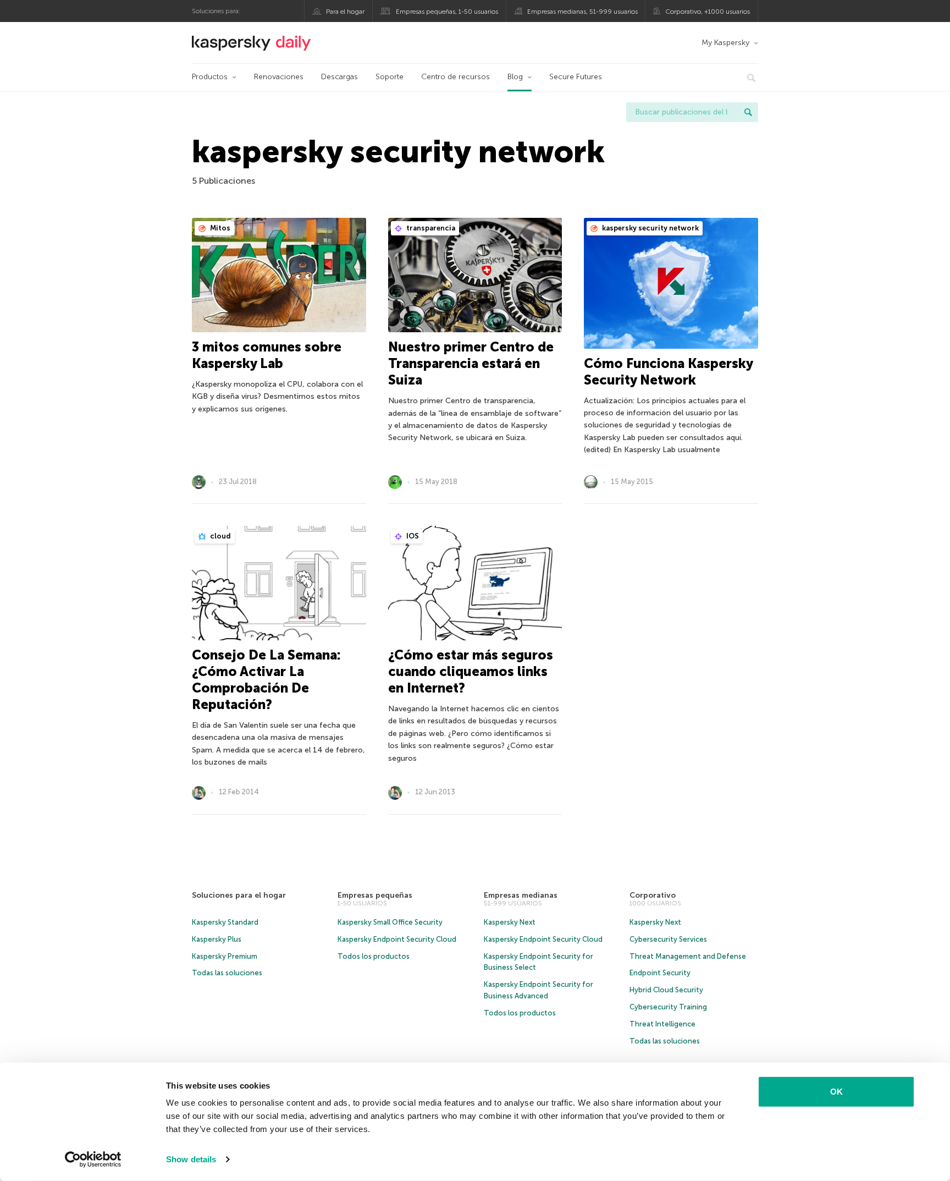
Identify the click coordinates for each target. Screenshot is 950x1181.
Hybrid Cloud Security (666, 990)
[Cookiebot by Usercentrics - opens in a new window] (93, 1159)
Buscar (748, 112)
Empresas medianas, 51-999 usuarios (582, 11)
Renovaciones (278, 76)
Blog (515, 76)
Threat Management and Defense (687, 956)
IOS (412, 536)
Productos (210, 76)
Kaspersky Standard (225, 922)
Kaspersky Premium (224, 956)
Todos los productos (374, 956)
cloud (219, 536)
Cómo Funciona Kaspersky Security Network (668, 371)
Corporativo (652, 895)
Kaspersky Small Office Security (390, 922)
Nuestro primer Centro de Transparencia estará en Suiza (471, 363)
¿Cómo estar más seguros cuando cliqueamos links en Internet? (470, 671)
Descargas (339, 76)
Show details (191, 1159)
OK (836, 1091)
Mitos (219, 228)
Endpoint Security (660, 973)
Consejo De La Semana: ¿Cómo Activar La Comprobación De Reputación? (266, 679)
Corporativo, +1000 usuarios (707, 11)
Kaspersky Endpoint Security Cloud (397, 939)
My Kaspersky (725, 42)
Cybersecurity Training (668, 1007)
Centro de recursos (455, 76)
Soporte (389, 76)
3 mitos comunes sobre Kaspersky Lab (266, 355)
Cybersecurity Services (668, 939)
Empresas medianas (520, 895)
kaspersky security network (649, 228)
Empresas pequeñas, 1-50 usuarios (447, 11)
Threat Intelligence (662, 1024)
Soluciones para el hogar (239, 895)
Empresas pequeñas (375, 895)
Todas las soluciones (227, 973)
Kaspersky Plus (216, 939)
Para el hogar (345, 11)
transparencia (430, 228)
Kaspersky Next (509, 922)
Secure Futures (575, 76)
